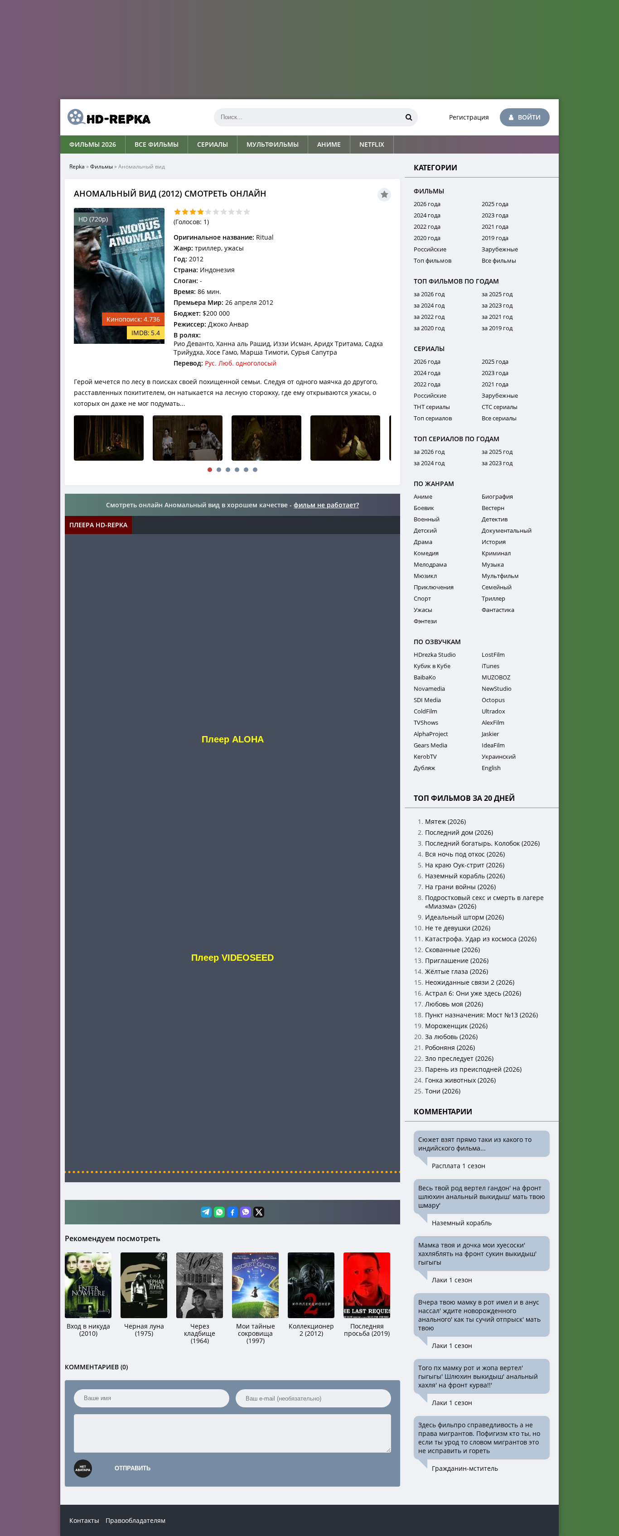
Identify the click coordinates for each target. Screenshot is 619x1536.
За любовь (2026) (451, 1036)
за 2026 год (429, 294)
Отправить (132, 1468)
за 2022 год (429, 317)
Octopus (493, 700)
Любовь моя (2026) (454, 1004)
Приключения (434, 587)
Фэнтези (425, 621)
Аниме (329, 144)
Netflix (371, 144)
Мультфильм (500, 576)
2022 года (427, 226)
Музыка (493, 564)
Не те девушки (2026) (457, 928)
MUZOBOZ (496, 677)
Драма (423, 542)
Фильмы (101, 166)
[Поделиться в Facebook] (232, 1212)
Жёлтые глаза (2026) (456, 971)
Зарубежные (500, 249)
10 (247, 212)
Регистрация (469, 117)
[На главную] (105, 117)
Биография (497, 496)
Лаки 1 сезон (452, 1280)
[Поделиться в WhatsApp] (219, 1212)
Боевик (424, 508)
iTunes (490, 666)
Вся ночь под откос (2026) (465, 854)
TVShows (426, 722)
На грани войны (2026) (460, 886)
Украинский (499, 756)
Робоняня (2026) (450, 1047)
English (491, 768)
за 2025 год (497, 294)
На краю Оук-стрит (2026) (464, 865)
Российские (430, 249)
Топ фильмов (432, 260)
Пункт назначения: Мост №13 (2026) (481, 1015)
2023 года (495, 215)
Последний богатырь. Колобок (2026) (482, 843)
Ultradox (493, 711)
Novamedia (429, 688)
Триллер (493, 598)
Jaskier (490, 734)
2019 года (495, 238)
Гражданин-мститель (465, 1468)
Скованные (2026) (452, 949)
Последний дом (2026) (459, 832)
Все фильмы (157, 144)
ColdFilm (425, 711)
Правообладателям (135, 1520)
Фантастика (498, 610)
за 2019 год (497, 328)
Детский (425, 530)
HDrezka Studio (435, 654)
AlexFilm (493, 722)
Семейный (497, 587)
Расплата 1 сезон (458, 1165)
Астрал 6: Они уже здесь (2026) (473, 993)
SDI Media (427, 700)
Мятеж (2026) (445, 821)
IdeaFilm (493, 745)
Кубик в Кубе (432, 666)
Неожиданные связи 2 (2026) (469, 982)
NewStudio (497, 688)
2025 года (495, 204)
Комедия (426, 553)
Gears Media (430, 745)
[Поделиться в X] (258, 1212)
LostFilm (493, 654)
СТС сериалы (499, 407)
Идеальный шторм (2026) (464, 917)
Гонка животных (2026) (460, 1080)
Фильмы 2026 (92, 144)
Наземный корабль (462, 1222)
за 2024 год (429, 305)
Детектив (495, 519)
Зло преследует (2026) (459, 1058)
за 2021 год (497, 317)
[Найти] (409, 117)
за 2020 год (429, 328)
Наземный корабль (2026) (465, 876)
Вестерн (493, 508)
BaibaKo (425, 677)
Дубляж (424, 768)
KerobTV (425, 756)
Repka (77, 166)
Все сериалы (499, 418)
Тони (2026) (442, 1091)
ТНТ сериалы (432, 407)
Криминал (496, 553)
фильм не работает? (326, 505)
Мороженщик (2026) (456, 1025)
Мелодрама (430, 564)
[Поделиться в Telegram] (206, 1212)
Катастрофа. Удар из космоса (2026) (481, 938)
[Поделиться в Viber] (245, 1212)
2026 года (427, 204)
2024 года (427, 215)
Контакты (84, 1520)
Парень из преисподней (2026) (473, 1069)
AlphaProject (431, 734)
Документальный (507, 530)
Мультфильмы (273, 144)
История (494, 542)
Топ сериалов (433, 418)
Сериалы (212, 144)
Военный (427, 519)
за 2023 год (497, 305)
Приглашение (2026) (456, 960)
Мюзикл (425, 576)
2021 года (495, 226)
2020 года (427, 238)
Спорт (422, 598)
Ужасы (423, 610)
